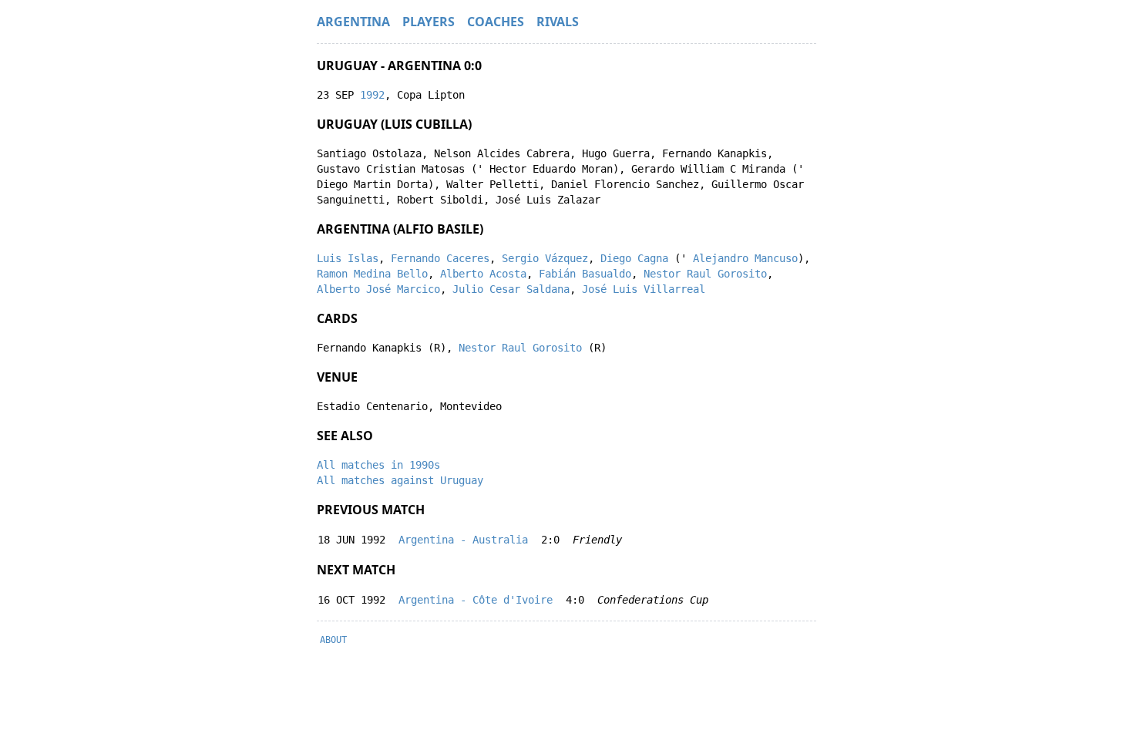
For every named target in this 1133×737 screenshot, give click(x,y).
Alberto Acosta (483, 274)
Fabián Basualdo (585, 274)
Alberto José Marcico (378, 289)
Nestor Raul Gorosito (705, 274)
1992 (372, 95)
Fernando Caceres (440, 258)
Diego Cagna (634, 258)
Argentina (353, 21)
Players (428, 21)
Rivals (557, 21)
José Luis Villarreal (643, 289)
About (333, 639)
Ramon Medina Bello (372, 274)
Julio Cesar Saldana (511, 289)
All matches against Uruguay (400, 480)
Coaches (495, 21)
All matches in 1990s (378, 465)
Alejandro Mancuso (745, 258)
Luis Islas (347, 258)
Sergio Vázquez (545, 258)
